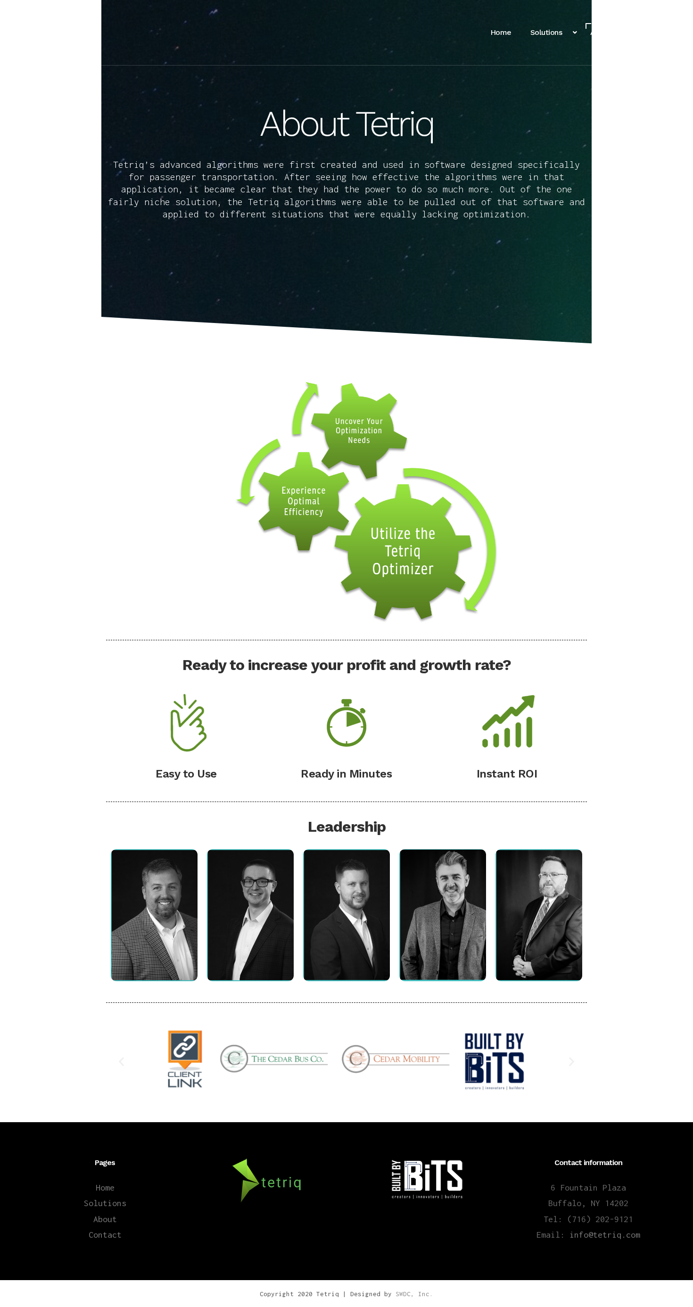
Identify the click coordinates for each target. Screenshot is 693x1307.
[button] (121, 1061)
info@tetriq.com (604, 1235)
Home (105, 1187)
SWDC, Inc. (414, 1294)
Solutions (105, 1203)
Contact (105, 1235)
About (105, 1219)
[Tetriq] (54, 32)
